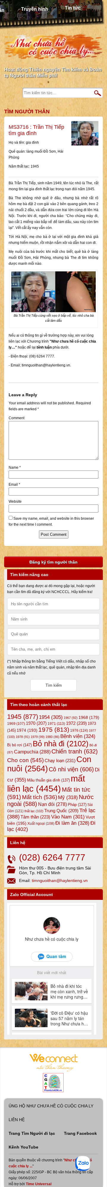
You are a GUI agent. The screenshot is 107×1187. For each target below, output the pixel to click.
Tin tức (73, 7)
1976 (79, 730)
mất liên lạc (46, 783)
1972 (76, 723)
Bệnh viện (77, 736)
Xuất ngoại (40, 823)
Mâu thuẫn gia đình (48, 780)
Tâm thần (35, 816)
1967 (71, 717)
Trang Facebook (80, 1133)
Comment (16, 418)
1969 (16, 723)
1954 (51, 717)
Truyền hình (34, 9)
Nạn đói (52, 804)
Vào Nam (68, 817)
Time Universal (38, 1184)
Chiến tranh (74, 751)
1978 (23, 737)
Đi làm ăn (72, 823)
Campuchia (32, 751)
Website (15, 501)
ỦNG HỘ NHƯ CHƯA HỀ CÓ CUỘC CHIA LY (51, 1106)
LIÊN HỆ (17, 1119)
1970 (36, 723)
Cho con (25, 760)
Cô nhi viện (71, 769)
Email (14, 484)
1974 (27, 730)
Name (15, 467)
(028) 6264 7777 (52, 857)
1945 (22, 716)
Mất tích (39, 797)
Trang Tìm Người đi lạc (32, 1133)
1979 (38, 737)
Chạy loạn (60, 760)
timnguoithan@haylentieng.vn (60, 880)
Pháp (77, 805)
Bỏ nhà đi (61, 743)
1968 (88, 717)
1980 (52, 737)
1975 (53, 729)
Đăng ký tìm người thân (53, 562)
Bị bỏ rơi (19, 745)
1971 (56, 724)
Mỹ (68, 797)
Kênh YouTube (23, 1147)
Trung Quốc (61, 810)
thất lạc (33, 811)
